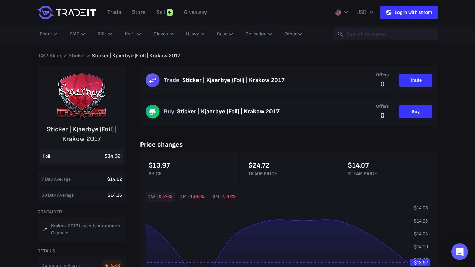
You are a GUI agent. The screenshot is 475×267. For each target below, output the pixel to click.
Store (138, 12)
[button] (459, 251)
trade (114, 12)
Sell (160, 12)
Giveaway (195, 12)
